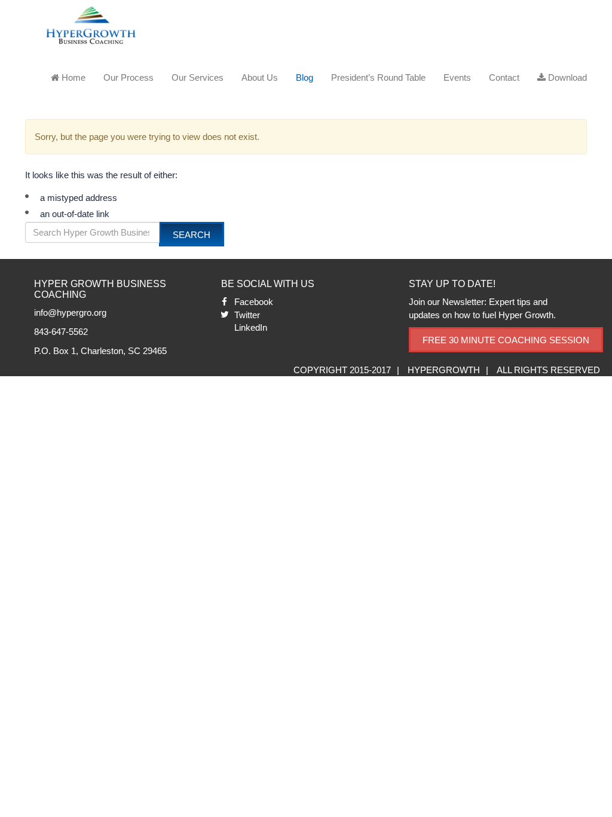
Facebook (253, 302)
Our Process (128, 77)
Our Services (198, 77)
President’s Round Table (378, 77)
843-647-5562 (61, 332)
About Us (259, 77)
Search (191, 235)
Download (566, 77)
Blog (304, 77)
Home (72, 77)
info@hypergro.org (70, 312)
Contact (504, 77)
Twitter (247, 315)
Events (457, 77)
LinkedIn (250, 327)
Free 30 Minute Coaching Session (506, 340)
